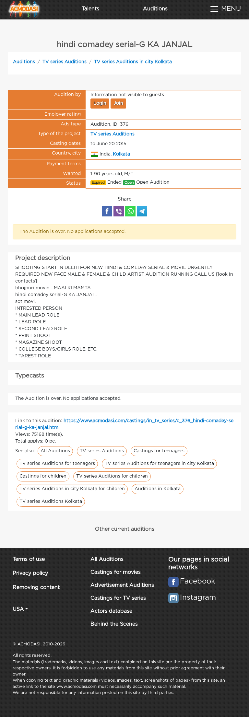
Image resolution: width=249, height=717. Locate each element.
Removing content (36, 587)
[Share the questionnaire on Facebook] (107, 211)
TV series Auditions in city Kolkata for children (72, 489)
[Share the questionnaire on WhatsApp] (130, 211)
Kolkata (121, 154)
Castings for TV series (118, 598)
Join (118, 103)
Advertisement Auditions (122, 585)
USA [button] (18, 609)
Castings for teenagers (159, 451)
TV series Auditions (64, 62)
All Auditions (55, 451)
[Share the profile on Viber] (118, 211)
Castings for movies (115, 572)
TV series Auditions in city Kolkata (133, 62)
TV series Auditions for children (112, 476)
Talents (90, 8)
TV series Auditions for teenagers (57, 464)
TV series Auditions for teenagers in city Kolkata (159, 464)
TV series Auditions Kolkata (50, 501)
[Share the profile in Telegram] (142, 211)
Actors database (111, 611)
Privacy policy (30, 573)
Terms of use (29, 559)
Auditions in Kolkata (158, 489)
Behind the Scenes (114, 624)
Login (99, 103)
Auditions (155, 8)
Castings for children (42, 476)
